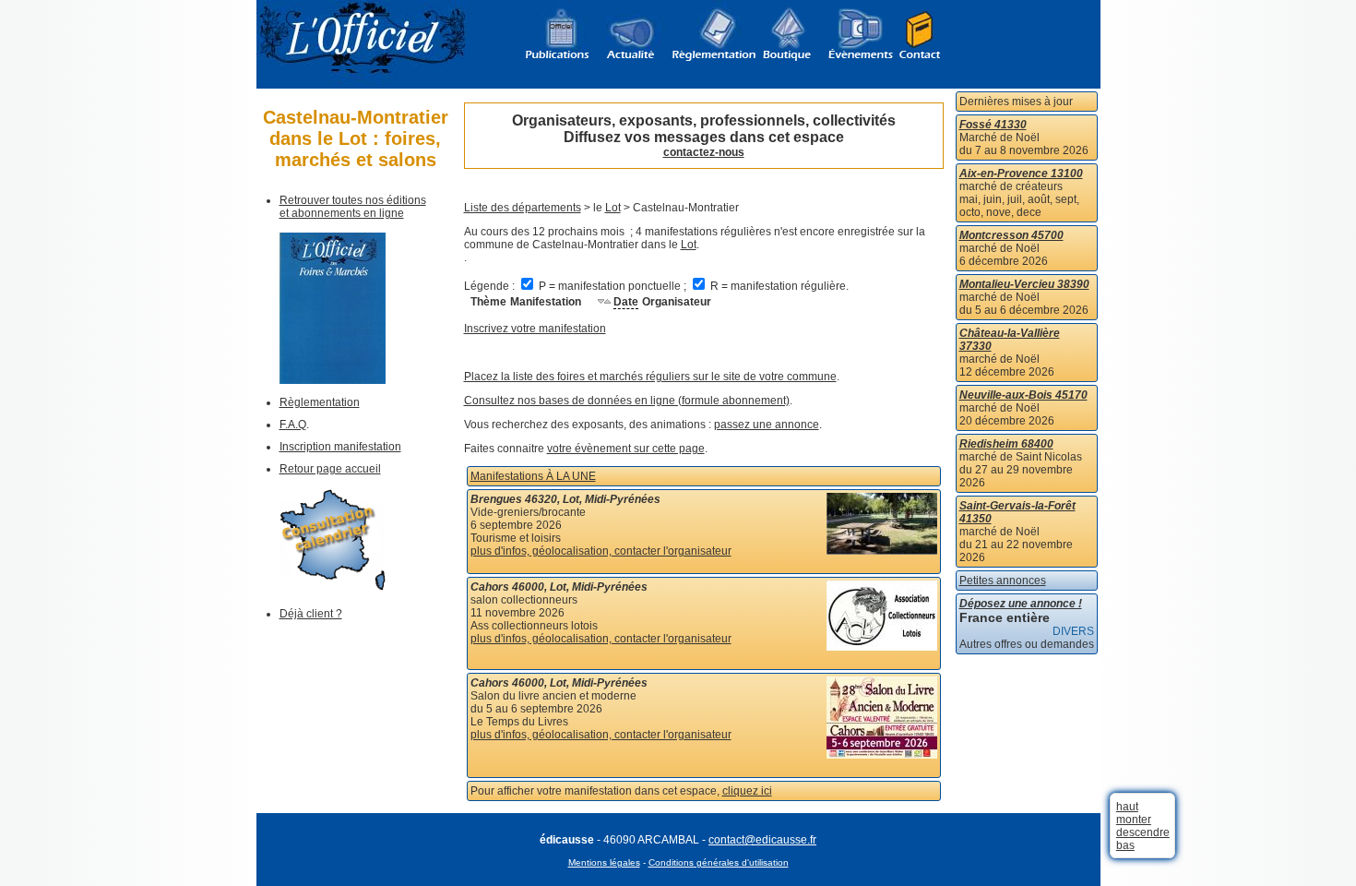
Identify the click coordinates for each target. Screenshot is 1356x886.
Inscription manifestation (340, 446)
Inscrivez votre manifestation (535, 328)
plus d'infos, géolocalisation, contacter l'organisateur (601, 551)
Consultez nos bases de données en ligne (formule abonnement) (627, 400)
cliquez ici (747, 790)
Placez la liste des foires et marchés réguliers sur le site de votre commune (650, 376)
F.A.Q (293, 424)
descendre (1143, 832)
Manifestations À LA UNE (533, 476)
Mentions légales (604, 862)
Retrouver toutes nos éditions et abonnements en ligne (353, 207)
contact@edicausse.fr (762, 839)
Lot (613, 207)
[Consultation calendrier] (333, 587)
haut (1127, 806)
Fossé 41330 (993, 124)
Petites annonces (1002, 580)
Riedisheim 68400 (1006, 443)
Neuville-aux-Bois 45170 (1023, 395)
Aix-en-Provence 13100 (1021, 173)
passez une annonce (766, 424)
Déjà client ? (311, 613)
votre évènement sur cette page (626, 448)
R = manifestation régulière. (778, 286)
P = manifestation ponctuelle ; (612, 286)
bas (1125, 845)
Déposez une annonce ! (1020, 603)
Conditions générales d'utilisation (718, 862)
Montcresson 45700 (1011, 235)
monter (1133, 819)
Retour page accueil (330, 468)
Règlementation (320, 402)
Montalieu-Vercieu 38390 (1024, 284)
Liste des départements (522, 207)
